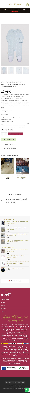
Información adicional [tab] (15, 194)
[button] (27, 390)
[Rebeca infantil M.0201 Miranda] (7, 165)
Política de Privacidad (18, 384)
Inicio (2, 81)
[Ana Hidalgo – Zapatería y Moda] (15, 5)
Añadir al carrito (16, 134)
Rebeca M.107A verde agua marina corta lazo (22, 176)
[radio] (3, 127)
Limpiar (27, 123)
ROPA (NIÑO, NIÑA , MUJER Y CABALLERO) (13, 81)
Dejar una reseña (16, 281)
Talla (2, 124)
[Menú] (2, 4)
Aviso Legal (9, 384)
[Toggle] (2, 144)
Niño (24, 81)
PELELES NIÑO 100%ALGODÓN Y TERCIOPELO (11, 82)
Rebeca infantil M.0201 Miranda (8, 176)
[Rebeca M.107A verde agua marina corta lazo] (22, 165)
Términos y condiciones (15, 385)
